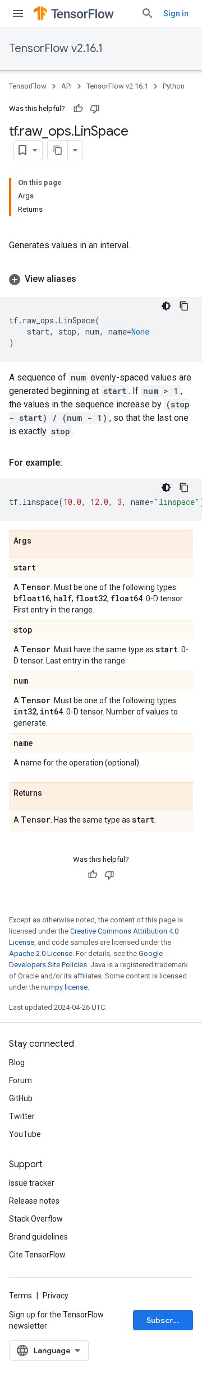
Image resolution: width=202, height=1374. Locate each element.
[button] (101, 279)
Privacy (55, 1295)
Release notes (34, 1200)
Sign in (176, 13)
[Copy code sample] (184, 306)
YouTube (25, 1134)
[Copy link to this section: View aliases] (87, 279)
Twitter (22, 1116)
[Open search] (147, 13)
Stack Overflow (36, 1218)
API (66, 86)
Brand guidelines (38, 1236)
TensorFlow (28, 86)
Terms (20, 1295)
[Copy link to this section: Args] (42, 541)
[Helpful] (78, 108)
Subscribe (165, 1320)
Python (174, 86)
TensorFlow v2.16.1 (56, 48)
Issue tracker (31, 1182)
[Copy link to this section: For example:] (73, 463)
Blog (17, 1062)
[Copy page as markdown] (58, 150)
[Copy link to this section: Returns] (53, 793)
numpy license (64, 987)
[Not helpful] (94, 108)
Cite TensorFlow (37, 1254)
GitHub (21, 1098)
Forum (20, 1080)
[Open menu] (18, 13)
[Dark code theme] (166, 306)
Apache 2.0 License (40, 953)
